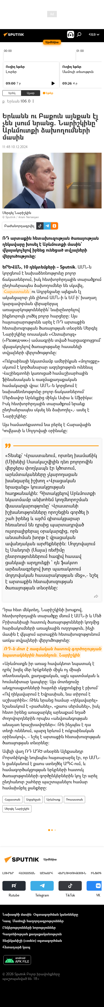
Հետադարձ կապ (16, 947)
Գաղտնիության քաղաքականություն (32, 934)
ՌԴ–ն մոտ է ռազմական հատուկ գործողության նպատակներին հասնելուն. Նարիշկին (52, 652)
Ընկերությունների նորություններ (29, 927)
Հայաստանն (17, 291)
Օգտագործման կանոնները (55, 914)
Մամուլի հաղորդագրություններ (38, 921)
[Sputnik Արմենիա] (14, 36)
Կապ (6, 921)
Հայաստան (12, 799)
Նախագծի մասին (16, 914)
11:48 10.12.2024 (15, 146)
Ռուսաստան (74, 799)
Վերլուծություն (72, 873)
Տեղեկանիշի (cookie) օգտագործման (32, 940)
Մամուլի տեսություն (78, 71)
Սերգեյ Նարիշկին (17, 809)
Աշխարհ (46, 873)
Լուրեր (11, 71)
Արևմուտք (53, 799)
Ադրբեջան (33, 799)
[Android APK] (17, 960)
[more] (96, 596)
